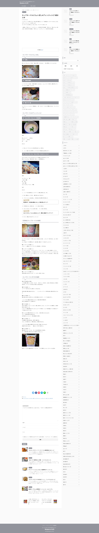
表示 (42, 49)
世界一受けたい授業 (66, 119)
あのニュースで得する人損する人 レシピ (70, 87)
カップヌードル (37, 398)
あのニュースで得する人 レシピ (68, 82)
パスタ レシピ (74, 109)
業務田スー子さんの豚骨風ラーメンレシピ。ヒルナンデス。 (41, 489)
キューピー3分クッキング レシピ (69, 107)
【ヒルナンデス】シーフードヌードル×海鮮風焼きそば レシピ (41, 450)
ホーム (44, 525)
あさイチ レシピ (66, 77)
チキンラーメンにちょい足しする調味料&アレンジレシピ (40, 469)
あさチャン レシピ (74, 77)
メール (24, 427)
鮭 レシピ (65, 136)
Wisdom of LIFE (24, 3)
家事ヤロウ (65, 124)
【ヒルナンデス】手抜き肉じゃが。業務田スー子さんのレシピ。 (74, 32)
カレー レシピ (70, 104)
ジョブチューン (42, 398)
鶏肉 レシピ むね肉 (66, 139)
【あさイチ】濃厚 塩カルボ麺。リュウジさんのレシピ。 (40, 460)
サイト (24, 432)
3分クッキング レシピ (67, 75)
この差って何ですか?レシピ (68, 97)
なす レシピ (77, 97)
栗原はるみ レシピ (66, 126)
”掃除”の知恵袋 (32, 5)
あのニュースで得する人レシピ (68, 85)
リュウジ (64, 114)
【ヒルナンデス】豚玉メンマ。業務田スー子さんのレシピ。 (74, 12)
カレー (64, 104)
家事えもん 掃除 (74, 121)
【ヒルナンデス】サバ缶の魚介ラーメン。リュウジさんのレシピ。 (42, 479)
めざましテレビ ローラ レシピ (68, 99)
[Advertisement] (40, 39)
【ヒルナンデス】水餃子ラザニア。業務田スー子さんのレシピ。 (74, 22)
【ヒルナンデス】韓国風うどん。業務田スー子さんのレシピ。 (74, 51)
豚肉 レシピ (71, 131)
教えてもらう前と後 (49, 398)
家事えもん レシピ (66, 121)
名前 (24, 422)
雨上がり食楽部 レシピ (67, 134)
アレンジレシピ (25, 398)
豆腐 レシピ (65, 131)
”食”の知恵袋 (24, 5)
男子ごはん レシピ (72, 129)
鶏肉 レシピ (71, 136)
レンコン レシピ (71, 114)
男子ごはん (65, 129)
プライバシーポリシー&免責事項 (51, 525)
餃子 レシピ (75, 134)
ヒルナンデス (65, 112)
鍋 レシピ (76, 131)
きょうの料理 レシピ (66, 92)
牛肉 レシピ (74, 126)
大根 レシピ (74, 119)
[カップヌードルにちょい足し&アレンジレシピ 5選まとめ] (42, 393)
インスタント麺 (31, 398)
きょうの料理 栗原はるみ (67, 94)
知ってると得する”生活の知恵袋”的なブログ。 (49, 527)
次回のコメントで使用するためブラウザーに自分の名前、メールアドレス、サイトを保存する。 (41, 436)
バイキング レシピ (66, 109)
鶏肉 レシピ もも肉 (75, 139)
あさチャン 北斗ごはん (67, 80)
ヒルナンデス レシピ (73, 112)
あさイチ (74, 75)
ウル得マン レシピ (74, 102)
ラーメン (24, 396)
